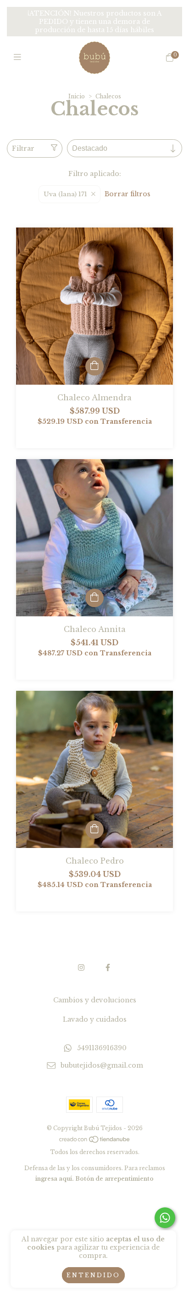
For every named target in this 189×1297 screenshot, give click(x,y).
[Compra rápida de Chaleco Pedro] (94, 829)
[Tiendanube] (95, 1141)
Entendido (93, 1275)
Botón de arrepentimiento (114, 1178)
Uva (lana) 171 (65, 194)
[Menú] (19, 57)
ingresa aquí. (54, 1178)
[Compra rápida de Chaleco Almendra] (94, 366)
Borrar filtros (127, 194)
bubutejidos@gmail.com (102, 1066)
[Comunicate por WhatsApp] (165, 1217)
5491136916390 (102, 1048)
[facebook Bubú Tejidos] (107, 967)
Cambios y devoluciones (94, 1000)
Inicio (76, 96)
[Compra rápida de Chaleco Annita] (94, 598)
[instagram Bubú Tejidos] (81, 967)
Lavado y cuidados (95, 1019)
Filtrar (23, 148)
